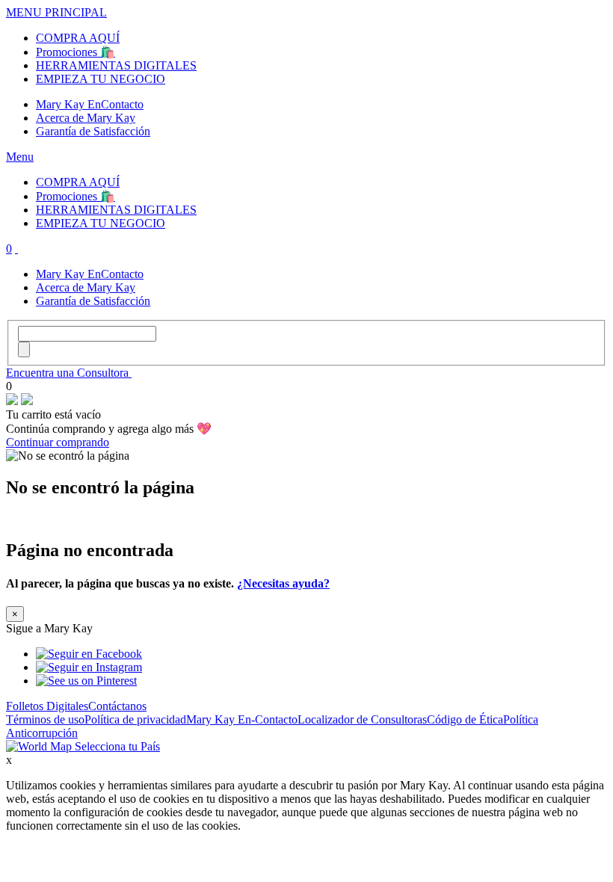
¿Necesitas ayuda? (283, 583)
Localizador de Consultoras (362, 719)
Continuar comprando (57, 442)
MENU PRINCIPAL (56, 12)
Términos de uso (45, 719)
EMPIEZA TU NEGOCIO (100, 79)
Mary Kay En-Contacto (242, 719)
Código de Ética (465, 719)
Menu (20, 156)
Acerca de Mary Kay (85, 117)
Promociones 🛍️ (75, 52)
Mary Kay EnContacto (90, 104)
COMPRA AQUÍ (78, 37)
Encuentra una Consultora (69, 372)
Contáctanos (117, 706)
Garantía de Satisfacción (93, 131)
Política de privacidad (135, 719)
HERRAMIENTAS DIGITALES (116, 65)
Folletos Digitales (47, 706)
